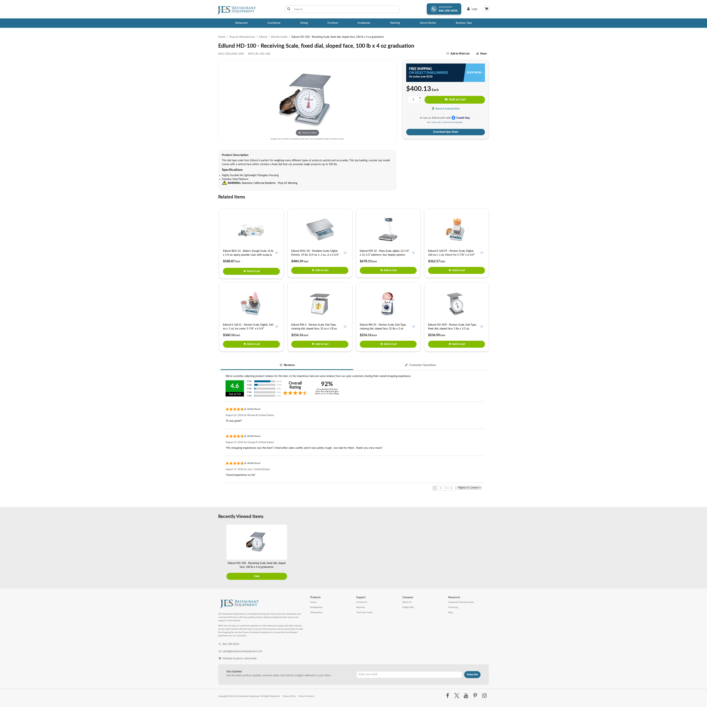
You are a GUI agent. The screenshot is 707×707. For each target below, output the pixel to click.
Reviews (289, 365)
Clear (257, 576)
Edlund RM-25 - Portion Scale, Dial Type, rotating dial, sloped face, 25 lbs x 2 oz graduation (383, 329)
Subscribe (472, 674)
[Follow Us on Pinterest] (475, 696)
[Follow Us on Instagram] (484, 696)
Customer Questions (422, 365)
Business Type (464, 23)
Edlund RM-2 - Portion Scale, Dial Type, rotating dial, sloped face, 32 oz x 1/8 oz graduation (314, 329)
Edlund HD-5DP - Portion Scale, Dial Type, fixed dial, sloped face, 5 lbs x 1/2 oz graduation (452, 329)
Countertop (273, 23)
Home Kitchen (428, 23)
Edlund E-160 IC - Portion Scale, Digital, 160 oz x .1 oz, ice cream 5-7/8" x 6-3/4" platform (248, 329)
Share (483, 53)
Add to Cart (457, 99)
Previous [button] (222, 552)
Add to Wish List (460, 53)
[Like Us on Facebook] (447, 696)
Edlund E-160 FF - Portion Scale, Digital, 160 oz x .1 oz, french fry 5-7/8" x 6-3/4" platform (451, 255)
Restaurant (241, 23)
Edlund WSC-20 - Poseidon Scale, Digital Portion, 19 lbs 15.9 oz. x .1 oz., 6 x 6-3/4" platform (315, 255)
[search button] (289, 9)
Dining (304, 23)
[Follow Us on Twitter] (456, 696)
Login (472, 10)
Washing (395, 23)
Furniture (333, 23)
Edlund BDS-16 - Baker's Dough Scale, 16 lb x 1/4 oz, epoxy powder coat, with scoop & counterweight (248, 255)
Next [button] (485, 552)
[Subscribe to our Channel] (465, 696)
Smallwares (364, 23)
